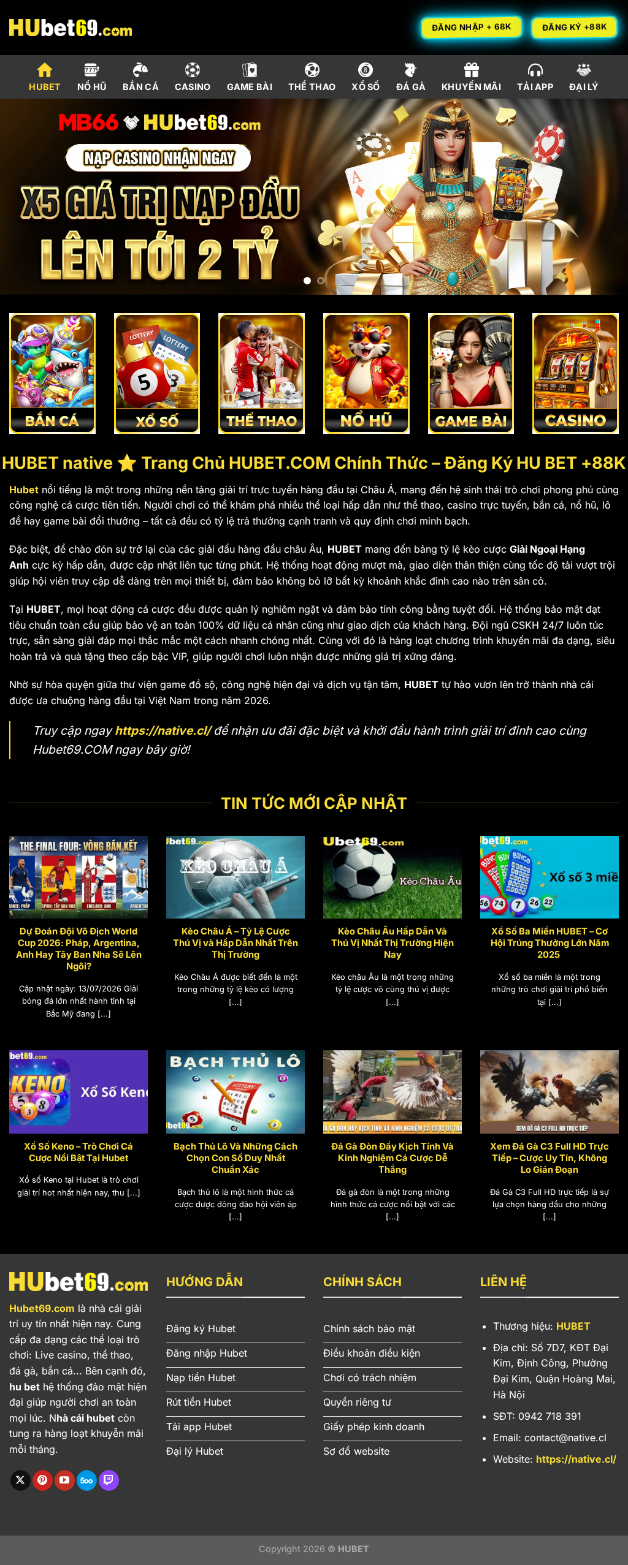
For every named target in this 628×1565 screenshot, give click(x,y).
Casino (193, 86)
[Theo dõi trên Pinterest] (43, 1480)
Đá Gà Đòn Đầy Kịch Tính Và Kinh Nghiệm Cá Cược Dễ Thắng (392, 1158)
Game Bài (249, 86)
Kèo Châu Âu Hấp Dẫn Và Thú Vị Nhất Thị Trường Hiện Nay (392, 943)
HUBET (573, 1326)
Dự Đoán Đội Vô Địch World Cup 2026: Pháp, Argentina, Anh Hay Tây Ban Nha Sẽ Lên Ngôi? (79, 949)
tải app (535, 86)
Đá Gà (411, 86)
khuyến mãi (471, 86)
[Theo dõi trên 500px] (87, 1480)
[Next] (600, 196)
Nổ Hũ (92, 86)
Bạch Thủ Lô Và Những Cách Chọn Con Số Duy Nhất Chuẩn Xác (235, 1158)
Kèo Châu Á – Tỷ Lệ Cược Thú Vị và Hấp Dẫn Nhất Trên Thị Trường (235, 943)
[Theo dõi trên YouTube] (65, 1480)
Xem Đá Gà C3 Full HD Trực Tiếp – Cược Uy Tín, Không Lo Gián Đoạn (549, 1158)
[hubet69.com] (70, 27)
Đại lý (584, 86)
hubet (45, 86)
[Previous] (28, 196)
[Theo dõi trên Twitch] (109, 1480)
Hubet (24, 489)
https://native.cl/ (162, 730)
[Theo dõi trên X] (20, 1480)
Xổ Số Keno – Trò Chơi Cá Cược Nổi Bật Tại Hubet (78, 1152)
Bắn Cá (141, 86)
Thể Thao (311, 86)
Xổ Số (365, 86)
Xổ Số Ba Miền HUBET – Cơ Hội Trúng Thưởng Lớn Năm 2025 (550, 943)
